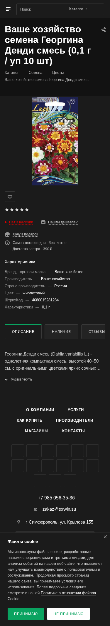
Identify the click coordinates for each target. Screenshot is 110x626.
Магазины (36, 431)
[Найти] (97, 9)
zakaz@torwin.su (59, 509)
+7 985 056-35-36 (56, 498)
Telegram (77, 450)
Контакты (73, 431)
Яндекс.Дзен (77, 465)
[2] (11, 209)
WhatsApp (62, 465)
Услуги (76, 410)
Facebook (32, 450)
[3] (16, 209)
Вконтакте (17, 450)
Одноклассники (17, 465)
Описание (23, 332)
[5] (26, 209)
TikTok (92, 465)
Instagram (62, 450)
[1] (6, 209)
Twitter (47, 450)
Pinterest (40, 480)
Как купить (30, 420)
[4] (21, 209)
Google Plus (32, 465)
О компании (40, 410)
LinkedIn (70, 480)
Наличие (61, 332)
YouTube (92, 450)
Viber (47, 465)
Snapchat (55, 480)
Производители (74, 420)
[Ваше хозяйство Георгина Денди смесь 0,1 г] (55, 141)
